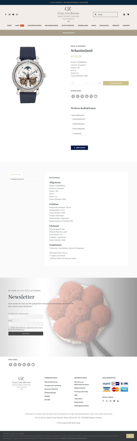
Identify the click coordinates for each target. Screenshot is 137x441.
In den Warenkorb (116, 83)
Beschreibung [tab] (16, 174)
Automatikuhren (79, 119)
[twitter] (107, 401)
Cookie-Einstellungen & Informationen (74, 438)
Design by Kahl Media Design (70, 423)
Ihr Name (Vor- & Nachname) (18, 313)
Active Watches (79, 129)
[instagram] (9, 14)
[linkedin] (118, 401)
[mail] (17, 14)
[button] (73, 96)
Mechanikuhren (79, 124)
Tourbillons (77, 133)
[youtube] (13, 14)
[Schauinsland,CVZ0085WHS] (28, 75)
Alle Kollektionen (78, 115)
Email (10, 321)
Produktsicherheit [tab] (17, 179)
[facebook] (6, 14)
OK (130, 436)
